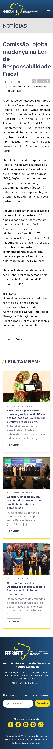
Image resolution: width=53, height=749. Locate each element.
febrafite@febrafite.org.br (28, 683)
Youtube (26, 724)
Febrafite (20, 9)
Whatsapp (41, 724)
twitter (43, 81)
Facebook (11, 724)
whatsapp (34, 81)
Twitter (18, 724)
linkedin (48, 81)
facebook (39, 81)
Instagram (33, 724)
